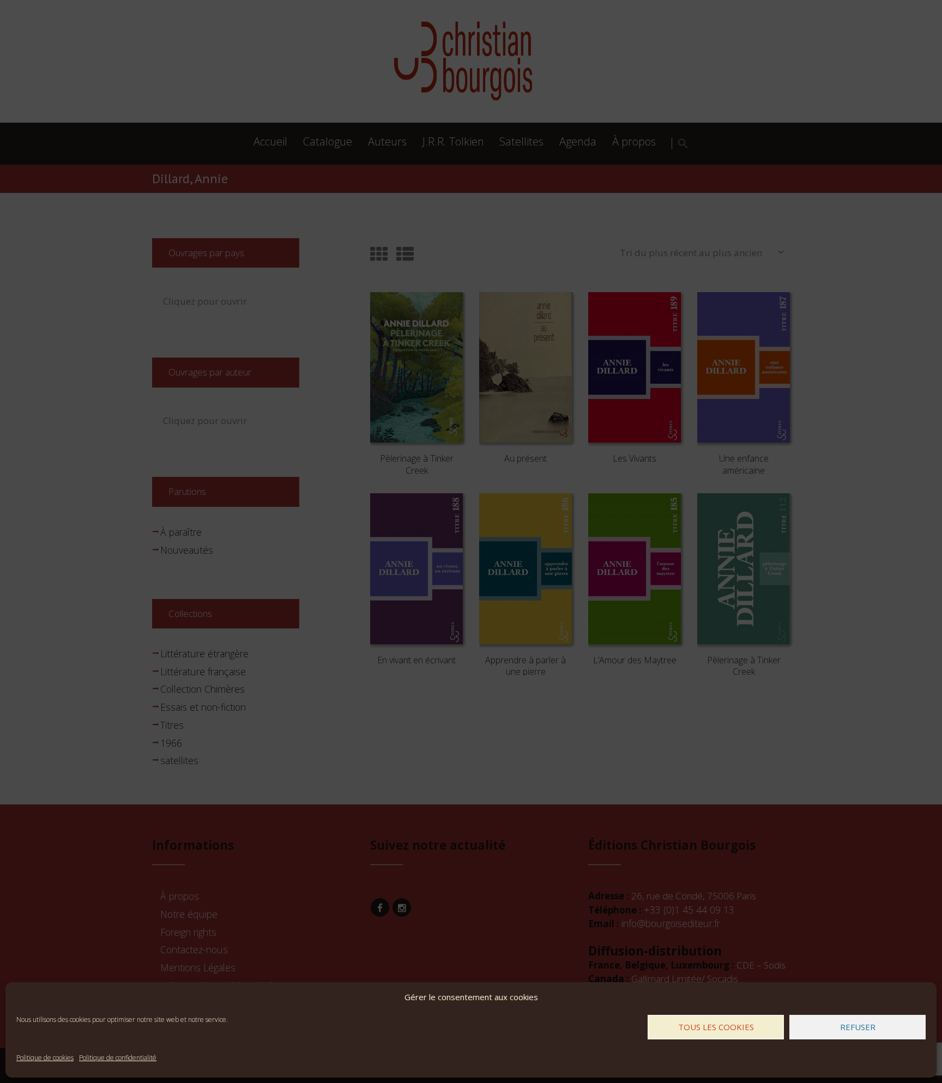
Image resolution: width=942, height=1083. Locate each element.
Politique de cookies (45, 1057)
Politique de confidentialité (117, 1057)
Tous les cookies (716, 1026)
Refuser (857, 1026)
